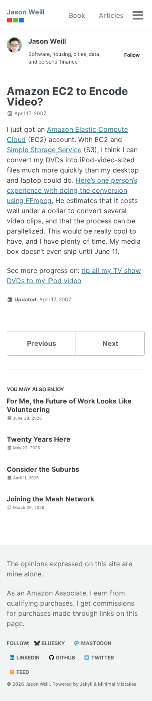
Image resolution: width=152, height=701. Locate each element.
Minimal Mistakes (117, 684)
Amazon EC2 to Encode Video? (67, 96)
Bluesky (52, 643)
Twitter (102, 657)
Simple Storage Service (44, 149)
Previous (41, 343)
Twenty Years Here (39, 439)
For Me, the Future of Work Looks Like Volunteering (69, 405)
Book (77, 15)
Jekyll (86, 684)
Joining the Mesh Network (50, 499)
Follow (132, 55)
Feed (22, 672)
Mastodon (95, 643)
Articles (111, 15)
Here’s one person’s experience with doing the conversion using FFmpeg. (72, 190)
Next (110, 343)
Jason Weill (25, 15)
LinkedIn (27, 657)
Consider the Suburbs (43, 469)
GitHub (64, 657)
